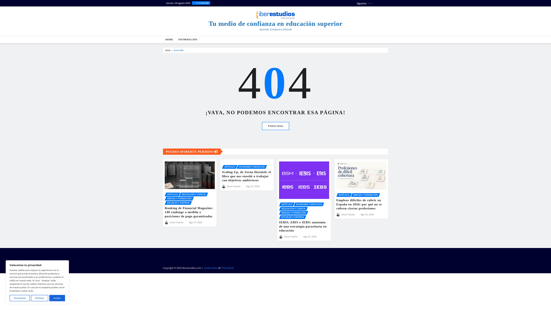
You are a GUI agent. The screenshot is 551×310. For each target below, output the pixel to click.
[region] (37, 282)
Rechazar (39, 298)
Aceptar (57, 298)
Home (169, 39)
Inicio (167, 50)
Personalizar (20, 298)
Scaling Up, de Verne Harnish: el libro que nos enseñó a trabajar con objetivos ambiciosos (246, 176)
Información (187, 39)
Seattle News (211, 268)
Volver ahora (276, 125)
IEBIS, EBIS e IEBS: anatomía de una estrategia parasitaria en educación (303, 226)
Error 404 (178, 50)
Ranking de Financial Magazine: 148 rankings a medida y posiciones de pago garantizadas (189, 212)
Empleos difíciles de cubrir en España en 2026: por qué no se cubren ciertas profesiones (359, 204)
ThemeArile (227, 268)
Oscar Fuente (176, 222)
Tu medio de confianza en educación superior (275, 23)
